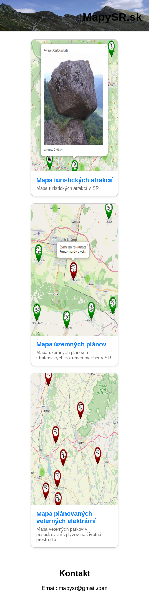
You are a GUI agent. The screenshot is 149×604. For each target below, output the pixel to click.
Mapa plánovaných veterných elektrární (66, 517)
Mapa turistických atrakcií (74, 180)
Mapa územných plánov (71, 344)
